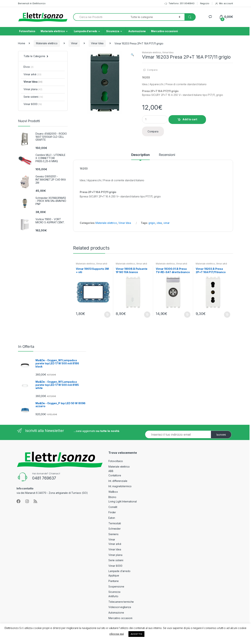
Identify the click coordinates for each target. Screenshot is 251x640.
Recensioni (167, 155)
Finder (112, 512)
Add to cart (189, 119)
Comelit (112, 507)
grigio (151, 222)
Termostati (114, 523)
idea (159, 222)
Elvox (28, 66)
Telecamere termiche (121, 601)
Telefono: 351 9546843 (181, 3)
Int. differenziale (117, 480)
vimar (166, 222)
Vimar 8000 (33, 104)
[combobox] (99, 17)
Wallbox (113, 491)
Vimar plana (33, 89)
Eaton (111, 517)
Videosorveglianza (119, 607)
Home (21, 43)
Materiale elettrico (53, 31)
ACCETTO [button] (136, 633)
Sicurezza (112, 31)
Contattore (114, 475)
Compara (152, 69)
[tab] (140, 156)
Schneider (114, 528)
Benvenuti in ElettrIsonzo (32, 3)
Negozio (204, 3)
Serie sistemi (33, 96)
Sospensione (116, 586)
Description (140, 155)
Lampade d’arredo (85, 31)
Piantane (113, 581)
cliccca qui (116, 634)
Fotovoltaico (27, 31)
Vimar (74, 43)
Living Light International (122, 501)
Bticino (112, 497)
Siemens (113, 534)
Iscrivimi (221, 434)
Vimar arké (101, 263)
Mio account (226, 3)
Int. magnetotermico (120, 486)
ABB (110, 471)
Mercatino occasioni (164, 31)
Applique (113, 575)
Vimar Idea (97, 43)
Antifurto (113, 596)
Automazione (137, 31)
